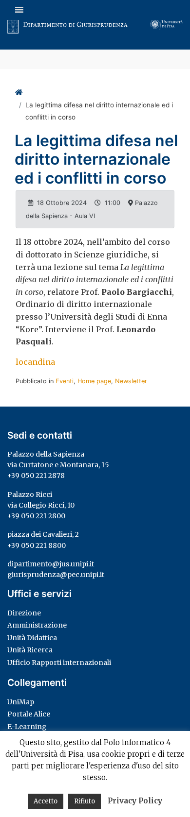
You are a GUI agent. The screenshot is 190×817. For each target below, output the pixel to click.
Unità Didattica (32, 637)
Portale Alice (28, 714)
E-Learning (26, 726)
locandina (35, 362)
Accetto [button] (45, 801)
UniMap (20, 702)
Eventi (65, 381)
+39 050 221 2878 (36, 475)
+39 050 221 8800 (36, 545)
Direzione (24, 613)
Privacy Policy (135, 800)
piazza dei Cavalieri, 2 (43, 534)
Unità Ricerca (30, 650)
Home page (94, 381)
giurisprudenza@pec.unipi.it (55, 574)
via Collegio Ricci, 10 (41, 505)
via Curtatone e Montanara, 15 (58, 464)
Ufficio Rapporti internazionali (59, 662)
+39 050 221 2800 (36, 515)
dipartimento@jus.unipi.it (50, 564)
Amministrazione (37, 625)
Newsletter (131, 381)
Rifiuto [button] (84, 801)
